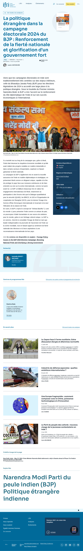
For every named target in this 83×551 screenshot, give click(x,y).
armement (45, 378)
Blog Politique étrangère (30, 546)
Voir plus (14, 264)
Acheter (53, 532)
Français (61, 165)
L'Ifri (20, 3)
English (61, 167)
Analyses (29, 3)
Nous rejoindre (8, 521)
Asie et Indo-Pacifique (62, 176)
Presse (5, 518)
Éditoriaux (7, 425)
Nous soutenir (70, 4)
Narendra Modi (25, 477)
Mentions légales (14, 545)
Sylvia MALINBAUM (46, 440)
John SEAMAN (45, 411)
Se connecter (60, 4)
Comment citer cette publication (65, 197)
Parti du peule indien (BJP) (37, 481)
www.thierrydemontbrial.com (31, 543)
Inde (57, 178)
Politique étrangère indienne (31, 495)
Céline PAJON (44, 381)
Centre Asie (15, 262)
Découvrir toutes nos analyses (71, 327)
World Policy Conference (46, 543)
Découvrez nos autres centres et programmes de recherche (63, 279)
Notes (6, 340)
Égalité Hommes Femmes (11, 528)
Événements (40, 3)
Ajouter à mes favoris (44, 60)
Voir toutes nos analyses (15, 13)
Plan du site (22, 545)
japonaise (57, 375)
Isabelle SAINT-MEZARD (14, 65)
